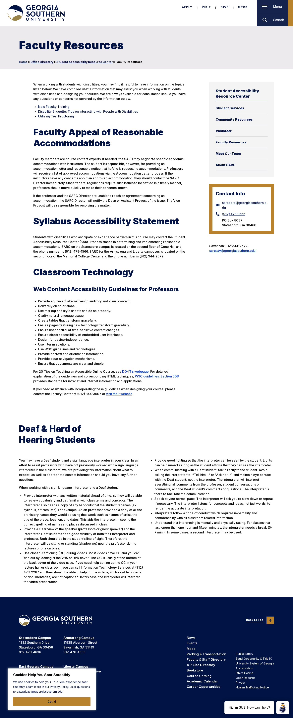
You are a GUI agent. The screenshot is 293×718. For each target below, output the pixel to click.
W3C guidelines (147, 376)
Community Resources (234, 119)
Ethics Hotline (244, 673)
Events (192, 643)
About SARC (225, 165)
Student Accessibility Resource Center (84, 62)
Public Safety (244, 653)
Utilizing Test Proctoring (56, 116)
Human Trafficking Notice (252, 687)
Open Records (245, 677)
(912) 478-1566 (233, 214)
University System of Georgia (255, 663)
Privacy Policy (59, 686)
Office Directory (41, 62)
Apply (187, 7)
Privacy (241, 682)
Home (23, 62)
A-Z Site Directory (201, 665)
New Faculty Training (54, 107)
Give (224, 7)
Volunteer (224, 131)
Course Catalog (199, 676)
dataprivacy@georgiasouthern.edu (40, 691)
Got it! (52, 701)
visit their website (119, 394)
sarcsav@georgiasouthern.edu (232, 251)
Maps (191, 649)
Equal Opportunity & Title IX (254, 658)
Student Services (230, 108)
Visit (206, 7)
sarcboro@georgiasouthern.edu (244, 205)
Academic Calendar (202, 681)
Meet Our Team (228, 154)
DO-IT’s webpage (135, 371)
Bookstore (195, 670)
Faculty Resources (231, 142)
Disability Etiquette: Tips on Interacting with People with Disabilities (88, 111)
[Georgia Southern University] (36, 13)
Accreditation (244, 668)
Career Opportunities (203, 687)
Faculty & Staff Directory (206, 659)
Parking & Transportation (206, 654)
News (191, 638)
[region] (52, 689)
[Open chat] (282, 707)
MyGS (243, 7)
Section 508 (169, 376)
